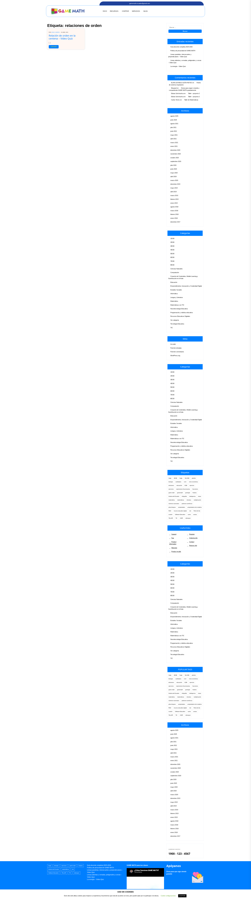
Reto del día (197, 511)
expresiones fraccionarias (183, 489)
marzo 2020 (174, 180)
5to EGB (187, 478)
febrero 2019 (174, 199)
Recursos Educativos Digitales (180, 316)
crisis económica (193, 482)
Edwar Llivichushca (177, 93)
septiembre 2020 (175, 161)
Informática (174, 293)
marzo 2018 (174, 210)
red (190, 511)
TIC (171, 327)
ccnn (185, 482)
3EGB (172, 246)
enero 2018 (174, 218)
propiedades (181, 507)
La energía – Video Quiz (178, 66)
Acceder (173, 344)
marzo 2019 (174, 195)
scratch (170, 514)
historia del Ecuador (174, 496)
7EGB (172, 261)
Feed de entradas (176, 348)
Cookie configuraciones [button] (168, 896)
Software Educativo (180, 514)
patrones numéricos (187, 503)
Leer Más (54, 46)
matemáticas (180, 500)
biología (171, 482)
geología (187, 492)
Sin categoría (174, 320)
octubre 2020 (174, 157)
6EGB (172, 257)
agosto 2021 (174, 123)
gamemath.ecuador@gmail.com (139, 3)
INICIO (105, 11)
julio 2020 (173, 165)
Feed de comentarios (177, 352)
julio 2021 (173, 127)
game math (172, 492)
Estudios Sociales (176, 290)
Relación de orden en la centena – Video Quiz (62, 37)
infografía (184, 496)
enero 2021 (174, 146)
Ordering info (193, 538)
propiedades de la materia (195, 507)
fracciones (195, 489)
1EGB (172, 238)
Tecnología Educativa (177, 324)
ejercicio (192, 485)
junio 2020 (173, 169)
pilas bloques (172, 507)
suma (189, 514)
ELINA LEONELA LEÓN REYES (181, 82)
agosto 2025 (174, 116)
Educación (173, 282)
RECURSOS (114, 11)
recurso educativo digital (180, 511)
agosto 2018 (174, 207)
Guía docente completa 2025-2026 (181, 47)
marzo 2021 (174, 142)
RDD (170, 511)
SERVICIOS (136, 11)
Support (173, 534)
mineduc (189, 500)
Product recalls (176, 551)
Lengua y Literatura (176, 297)
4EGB (172, 250)
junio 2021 (173, 131)
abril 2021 (173, 139)
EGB (186, 485)
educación (179, 485)
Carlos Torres (175, 100)
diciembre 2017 (175, 222)
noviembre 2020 (175, 154)
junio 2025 (173, 120)
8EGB (172, 265)
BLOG (146, 11)
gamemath (180, 492)
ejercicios (171, 489)
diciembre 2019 (175, 184)
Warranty (174, 548)
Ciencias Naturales (176, 269)
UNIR (181, 518)
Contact (191, 542)
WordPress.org (175, 355)
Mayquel (174, 88)
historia (194, 492)
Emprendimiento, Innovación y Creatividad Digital (186, 286)
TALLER (171, 518)
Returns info (193, 545)
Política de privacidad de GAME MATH (182, 50)
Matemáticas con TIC (177, 305)
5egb (181, 478)
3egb (170, 478)
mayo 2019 (174, 188)
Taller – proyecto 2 (194, 93)
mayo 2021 (174, 135)
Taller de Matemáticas (191, 100)
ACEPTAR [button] (182, 896)
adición (194, 478)
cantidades (178, 482)
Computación (174, 272)
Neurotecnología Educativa (179, 309)
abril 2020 (173, 176)
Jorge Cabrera (55, 32)
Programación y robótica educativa (181, 312)
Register (192, 534)
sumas (195, 514)
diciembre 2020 (175, 150)
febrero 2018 (174, 214)
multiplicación (197, 500)
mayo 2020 (174, 173)
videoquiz (188, 518)
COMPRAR (125, 11)
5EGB (172, 253)
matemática (172, 500)
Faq (172, 538)
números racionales (174, 503)
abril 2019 (173, 191)
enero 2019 (174, 203)
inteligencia (192, 496)
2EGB (172, 242)
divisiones (171, 485)
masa (199, 496)
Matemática (174, 301)
